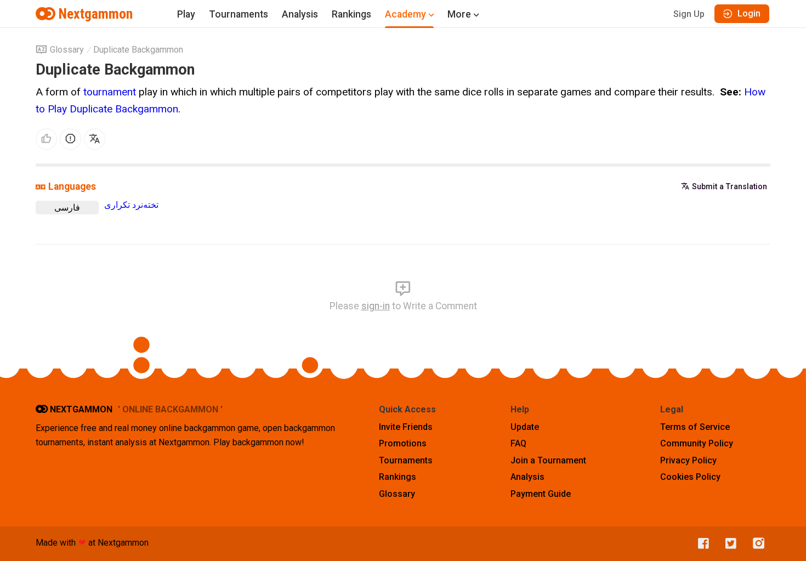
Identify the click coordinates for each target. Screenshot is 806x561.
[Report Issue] (70, 139)
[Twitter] (728, 543)
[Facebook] (701, 543)
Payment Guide (540, 494)
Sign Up (689, 14)
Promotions (403, 443)
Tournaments (238, 14)
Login (748, 13)
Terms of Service (695, 427)
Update (524, 427)
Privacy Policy (688, 460)
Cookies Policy (690, 477)
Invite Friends (406, 427)
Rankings (351, 14)
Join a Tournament (548, 460)
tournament (109, 92)
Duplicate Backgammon (138, 49)
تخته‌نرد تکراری (131, 205)
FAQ (518, 443)
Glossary (67, 49)
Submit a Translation (729, 186)
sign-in (375, 306)
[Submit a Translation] (94, 139)
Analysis (300, 14)
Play (186, 14)
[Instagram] (756, 543)
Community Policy (696, 443)
